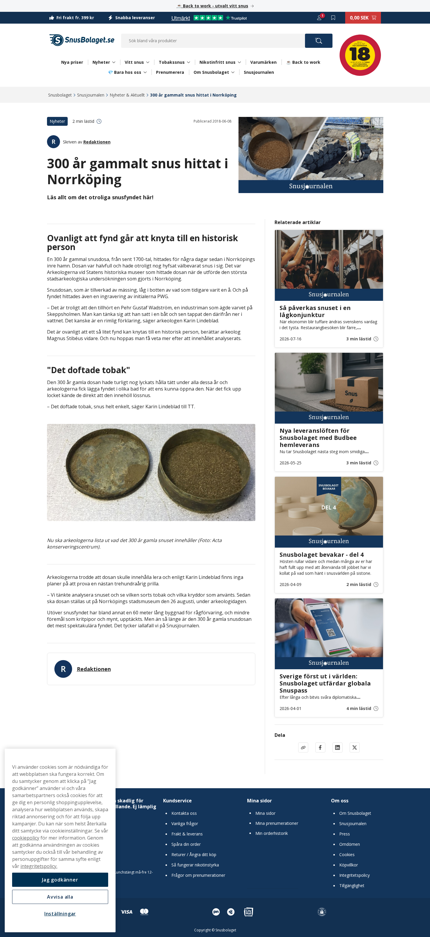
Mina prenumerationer (276, 823)
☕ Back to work (303, 62)
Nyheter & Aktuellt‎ (127, 95)
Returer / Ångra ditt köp (193, 854)
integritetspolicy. (38, 866)
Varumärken (263, 62)
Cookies (347, 854)
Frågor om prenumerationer (198, 875)
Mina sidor (259, 801)
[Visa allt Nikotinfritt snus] (239, 62)
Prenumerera (170, 72)
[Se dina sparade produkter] (333, 18)
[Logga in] (319, 18)
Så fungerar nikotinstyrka (195, 865)
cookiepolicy (25, 838)
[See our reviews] (209, 18)
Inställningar (60, 913)
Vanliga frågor (184, 823)
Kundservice (177, 801)
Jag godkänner (60, 879)
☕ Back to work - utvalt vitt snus (212, 6)
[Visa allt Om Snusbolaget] (232, 72)
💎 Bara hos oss (124, 72)
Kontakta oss (184, 813)
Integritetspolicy (354, 875)
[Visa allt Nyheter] (113, 62)
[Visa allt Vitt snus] (147, 62)
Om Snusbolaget (211, 72)
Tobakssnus (172, 62)
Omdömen (349, 844)
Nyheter (101, 62)
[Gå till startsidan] (81, 40)
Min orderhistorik (271, 833)
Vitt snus (134, 62)
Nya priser (72, 62)
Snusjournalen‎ (90, 95)
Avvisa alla (60, 897)
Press (344, 834)
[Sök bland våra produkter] (318, 41)
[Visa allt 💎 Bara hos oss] (145, 72)
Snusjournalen (259, 72)
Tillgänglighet (351, 885)
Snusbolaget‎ (60, 95)
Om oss (339, 801)
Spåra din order (186, 844)
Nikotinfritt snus (217, 62)
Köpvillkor (348, 865)
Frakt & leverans (187, 834)
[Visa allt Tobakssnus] (188, 62)
